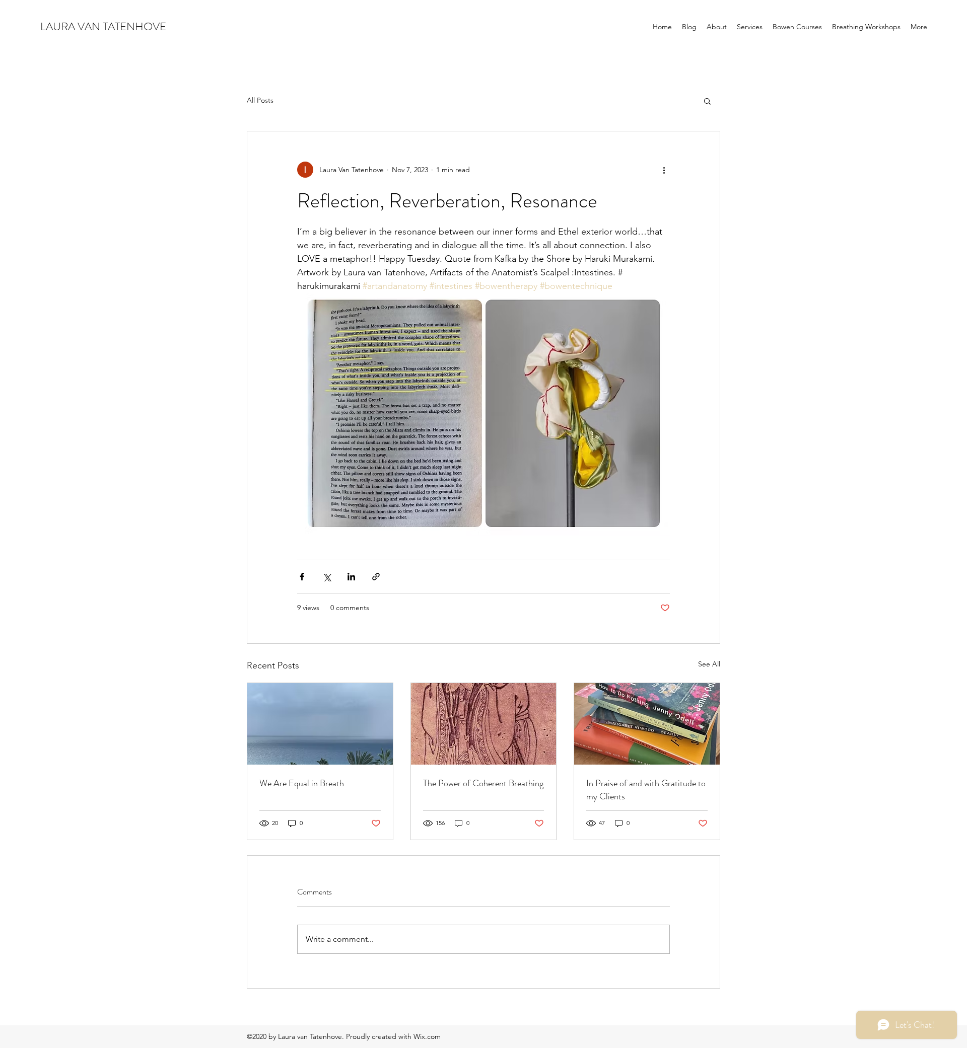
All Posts (260, 100)
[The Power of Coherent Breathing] (484, 724)
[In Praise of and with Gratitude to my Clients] (647, 724)
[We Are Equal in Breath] (320, 724)
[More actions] (664, 170)
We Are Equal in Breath (301, 783)
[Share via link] (376, 576)
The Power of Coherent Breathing (483, 783)
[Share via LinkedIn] (351, 576)
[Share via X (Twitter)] (326, 576)
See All (709, 663)
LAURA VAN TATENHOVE (103, 26)
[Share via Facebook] (302, 576)
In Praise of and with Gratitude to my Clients (646, 790)
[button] (707, 101)
